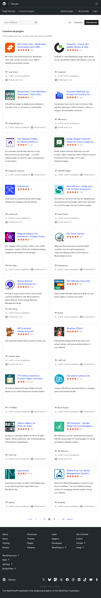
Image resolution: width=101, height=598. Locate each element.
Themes (30, 539)
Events (79, 539)
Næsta (69, 519)
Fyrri (30, 519)
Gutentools (23, 186)
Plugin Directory (9, 11)
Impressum (23, 470)
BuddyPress (9, 568)
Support (55, 539)
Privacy (5, 547)
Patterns (31, 547)
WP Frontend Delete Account (25, 329)
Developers (57, 543)
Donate (81, 543)
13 (44, 519)
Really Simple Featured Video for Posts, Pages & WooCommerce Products (80, 140)
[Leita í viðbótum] (35, 22)
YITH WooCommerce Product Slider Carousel (29, 377)
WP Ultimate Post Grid (78, 281)
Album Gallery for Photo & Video (26, 424)
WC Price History (75, 233)
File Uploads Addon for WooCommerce (27, 140)
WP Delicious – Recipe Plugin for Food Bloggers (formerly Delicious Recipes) (79, 425)
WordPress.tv (59, 547)
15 (54, 519)
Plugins (30, 543)
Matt (5, 560)
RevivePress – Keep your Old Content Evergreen (80, 187)
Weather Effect (75, 328)
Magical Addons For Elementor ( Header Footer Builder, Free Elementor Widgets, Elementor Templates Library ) (31, 235)
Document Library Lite (78, 375)
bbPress (7, 564)
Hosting (5, 543)
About (5, 534)
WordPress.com (10, 555)
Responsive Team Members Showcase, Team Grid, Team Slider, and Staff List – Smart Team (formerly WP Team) (32, 93)
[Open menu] (97, 3)
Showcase (32, 534)
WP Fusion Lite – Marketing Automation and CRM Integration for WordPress (31, 46)
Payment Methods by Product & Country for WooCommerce (78, 93)
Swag (80, 547)
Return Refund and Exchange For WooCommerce (26, 282)
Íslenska (12, 579)
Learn (54, 534)
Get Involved (82, 534)
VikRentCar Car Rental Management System (78, 472)
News (5, 539)
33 (63, 519)
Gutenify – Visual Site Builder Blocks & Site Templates (78, 46)
